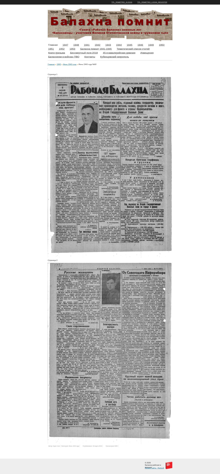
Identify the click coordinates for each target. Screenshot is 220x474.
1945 (129, 45)
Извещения (147, 52)
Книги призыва (56, 52)
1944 (119, 45)
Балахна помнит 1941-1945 (96, 49)
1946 (140, 45)
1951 (51, 49)
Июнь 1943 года (69, 64)
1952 (62, 49)
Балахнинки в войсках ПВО (63, 56)
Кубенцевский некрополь (114, 56)
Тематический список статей (133, 49)
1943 (108, 45)
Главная (53, 45)
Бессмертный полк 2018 (84, 52)
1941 (87, 45)
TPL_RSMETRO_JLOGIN (121, 2)
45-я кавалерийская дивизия (119, 52)
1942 (97, 45)
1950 (161, 45)
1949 (151, 45)
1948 (76, 45)
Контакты (89, 56)
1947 (65, 45)
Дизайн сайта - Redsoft (154, 468)
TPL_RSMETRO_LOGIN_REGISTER (152, 2)
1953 (72, 49)
